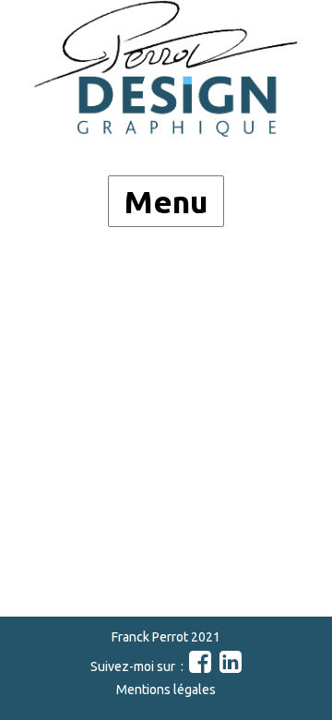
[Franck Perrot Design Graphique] (166, 68)
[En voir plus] (198, 666)
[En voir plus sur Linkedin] (229, 666)
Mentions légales (166, 689)
